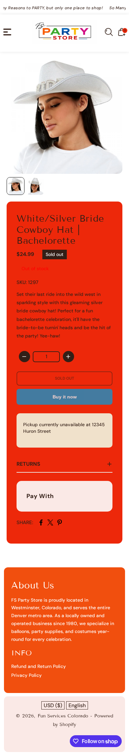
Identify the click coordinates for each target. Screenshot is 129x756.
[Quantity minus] (24, 356)
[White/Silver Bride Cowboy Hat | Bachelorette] (64, 116)
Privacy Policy (26, 675)
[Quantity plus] (68, 356)
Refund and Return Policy (38, 666)
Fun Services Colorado (63, 716)
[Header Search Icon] (109, 32)
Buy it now (65, 396)
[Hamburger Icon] (7, 32)
